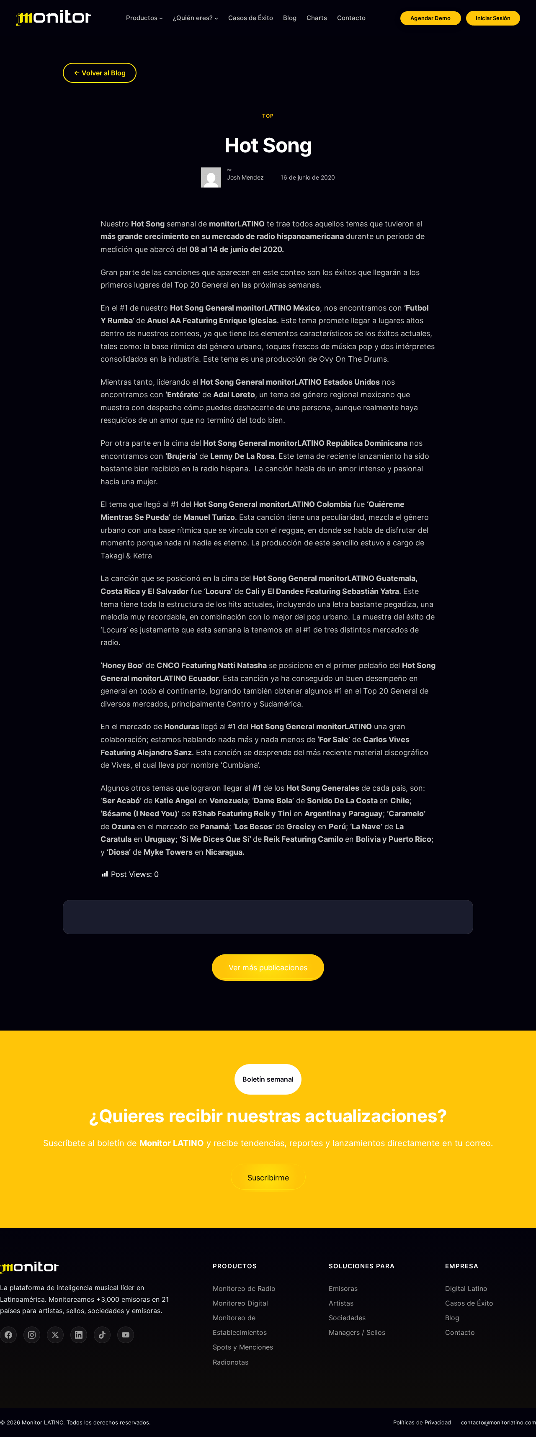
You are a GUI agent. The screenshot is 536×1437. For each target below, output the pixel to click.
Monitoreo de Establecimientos (240, 1325)
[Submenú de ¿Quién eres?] (216, 18)
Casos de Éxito (469, 1303)
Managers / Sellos (357, 1332)
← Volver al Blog (100, 73)
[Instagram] (31, 1334)
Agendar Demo (430, 18)
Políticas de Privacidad (422, 1422)
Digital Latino (466, 1288)
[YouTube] (125, 1334)
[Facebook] (8, 1334)
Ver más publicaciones (268, 967)
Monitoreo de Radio (244, 1288)
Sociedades (347, 1318)
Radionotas (230, 1362)
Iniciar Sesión (493, 18)
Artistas (341, 1303)
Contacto (460, 1332)
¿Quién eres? (193, 18)
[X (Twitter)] (55, 1334)
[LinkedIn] (78, 1334)
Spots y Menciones (243, 1347)
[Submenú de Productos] (161, 18)
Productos (141, 18)
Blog (452, 1318)
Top (268, 116)
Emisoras (343, 1288)
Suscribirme (268, 1177)
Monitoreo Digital (240, 1303)
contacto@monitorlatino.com (498, 1422)
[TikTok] (102, 1334)
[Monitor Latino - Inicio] (53, 18)
